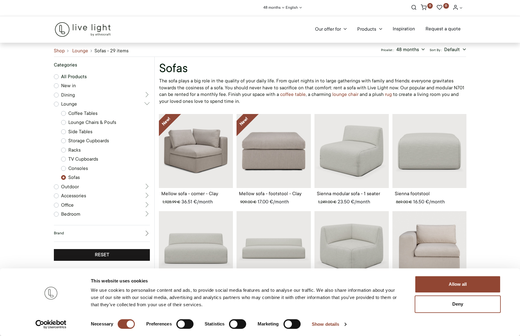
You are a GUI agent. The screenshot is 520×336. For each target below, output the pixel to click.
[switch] (184, 324)
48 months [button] (408, 50)
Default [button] (452, 50)
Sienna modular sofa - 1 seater (348, 194)
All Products (74, 77)
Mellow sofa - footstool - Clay (270, 194)
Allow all (458, 284)
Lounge (80, 51)
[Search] (414, 8)
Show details (325, 324)
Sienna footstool (412, 194)
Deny (457, 304)
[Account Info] (457, 8)
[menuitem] (403, 29)
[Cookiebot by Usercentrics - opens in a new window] (51, 324)
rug (389, 94)
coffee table (293, 94)
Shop (59, 51)
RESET (102, 255)
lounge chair (345, 94)
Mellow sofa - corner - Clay (189, 194)
